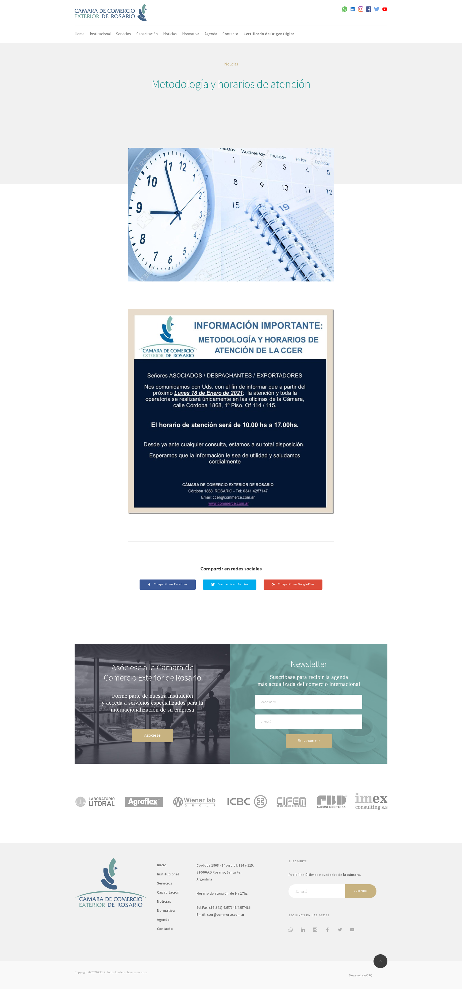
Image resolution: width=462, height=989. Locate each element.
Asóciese (152, 735)
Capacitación (147, 33)
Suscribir (361, 891)
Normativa (190, 33)
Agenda (211, 33)
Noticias (170, 33)
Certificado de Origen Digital (269, 33)
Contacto (230, 33)
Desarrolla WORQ (360, 975)
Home (79, 33)
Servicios (123, 33)
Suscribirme (309, 740)
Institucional (100, 33)
